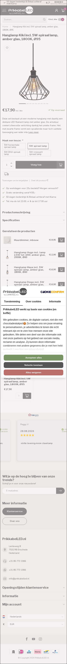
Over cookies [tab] (33, 301)
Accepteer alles (33, 357)
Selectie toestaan (33, 365)
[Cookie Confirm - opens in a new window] (52, 292)
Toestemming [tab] (12, 301)
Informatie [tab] (55, 301)
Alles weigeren (33, 372)
